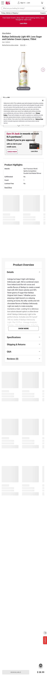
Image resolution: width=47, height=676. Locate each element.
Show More (23, 328)
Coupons (43, 13)
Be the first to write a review (10, 45)
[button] (41, 666)
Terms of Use (39, 119)
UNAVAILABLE (15, 672)
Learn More (23, 23)
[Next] (43, 70)
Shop (6, 33)
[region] (23, 111)
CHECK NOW (12, 152)
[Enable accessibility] (45, 633)
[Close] (42, 100)
